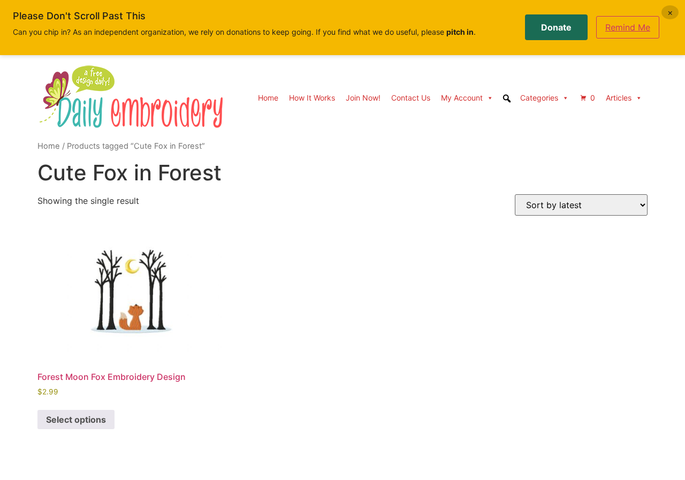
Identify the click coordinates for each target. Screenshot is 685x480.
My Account (462, 97)
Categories (539, 97)
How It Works (312, 97)
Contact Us (410, 97)
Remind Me (627, 27)
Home (268, 97)
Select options (76, 419)
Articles (618, 97)
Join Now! (363, 97)
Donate (556, 27)
